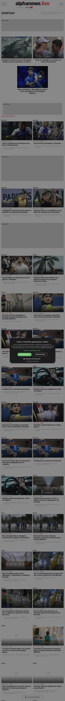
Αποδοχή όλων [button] (24, 354)
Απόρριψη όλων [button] (40, 354)
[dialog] (32, 350)
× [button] (53, 339)
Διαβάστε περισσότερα (46, 348)
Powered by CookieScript (32, 361)
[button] (32, 350)
